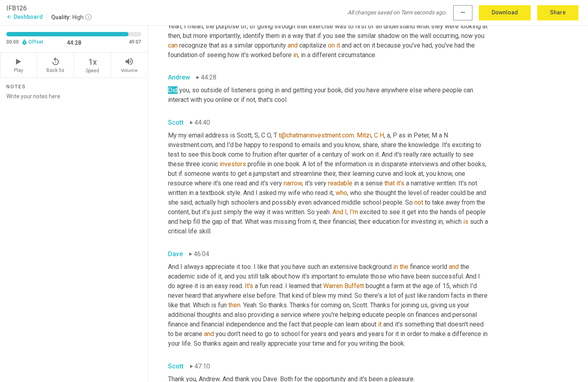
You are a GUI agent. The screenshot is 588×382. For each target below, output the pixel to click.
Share (558, 12)
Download (505, 12)
